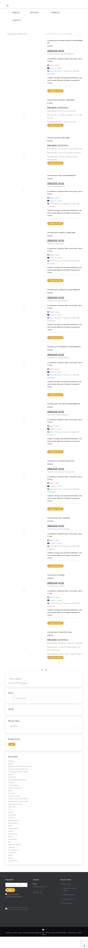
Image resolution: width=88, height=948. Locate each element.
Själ (9, 842)
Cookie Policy (72, 932)
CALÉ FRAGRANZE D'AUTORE (17, 780)
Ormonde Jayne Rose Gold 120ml (58, 518)
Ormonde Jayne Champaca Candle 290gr (61, 232)
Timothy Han (12, 853)
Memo (10, 826)
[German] (12, 675)
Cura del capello (13, 785)
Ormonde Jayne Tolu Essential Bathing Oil (61, 175)
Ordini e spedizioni (69, 895)
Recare (10, 836)
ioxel (9, 809)
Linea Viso (11, 818)
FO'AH (10, 791)
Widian (10, 858)
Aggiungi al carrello (55, 91)
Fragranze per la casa (15, 804)
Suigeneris (11, 847)
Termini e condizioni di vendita (70, 889)
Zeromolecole (12, 861)
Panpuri (10, 831)
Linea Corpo (12, 815)
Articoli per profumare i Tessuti (18, 772)
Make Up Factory (13, 820)
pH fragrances (12, 834)
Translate (23, 683)
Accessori (11, 761)
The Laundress (13, 850)
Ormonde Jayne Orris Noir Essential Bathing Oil (63, 404)
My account (66, 884)
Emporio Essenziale (14, 788)
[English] (9, 675)
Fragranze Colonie (14, 796)
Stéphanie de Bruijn (14, 844)
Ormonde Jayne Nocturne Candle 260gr (61, 100)
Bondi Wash (12, 777)
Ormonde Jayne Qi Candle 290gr (58, 138)
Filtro (11, 744)
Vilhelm (10, 855)
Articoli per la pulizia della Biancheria (20, 766)
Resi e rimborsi (68, 903)
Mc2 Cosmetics (13, 823)
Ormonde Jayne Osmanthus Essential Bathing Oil (63, 347)
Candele (11, 782)
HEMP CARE (11, 807)
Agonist (10, 764)
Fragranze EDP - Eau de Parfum (18, 799)
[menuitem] (16, 12)
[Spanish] (17, 675)
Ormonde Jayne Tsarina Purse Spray (59, 632)
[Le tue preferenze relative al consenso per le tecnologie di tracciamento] (84, 946)
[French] (14, 675)
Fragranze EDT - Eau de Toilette (18, 801)
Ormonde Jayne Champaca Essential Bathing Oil (63, 289)
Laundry (10, 812)
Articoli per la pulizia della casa (18, 769)
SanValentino (12, 839)
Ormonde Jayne (13, 828)
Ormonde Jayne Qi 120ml (55, 575)
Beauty (10, 774)
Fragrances (11, 793)
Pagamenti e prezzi (69, 899)
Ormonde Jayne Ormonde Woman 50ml (60, 461)
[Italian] (19, 675)
